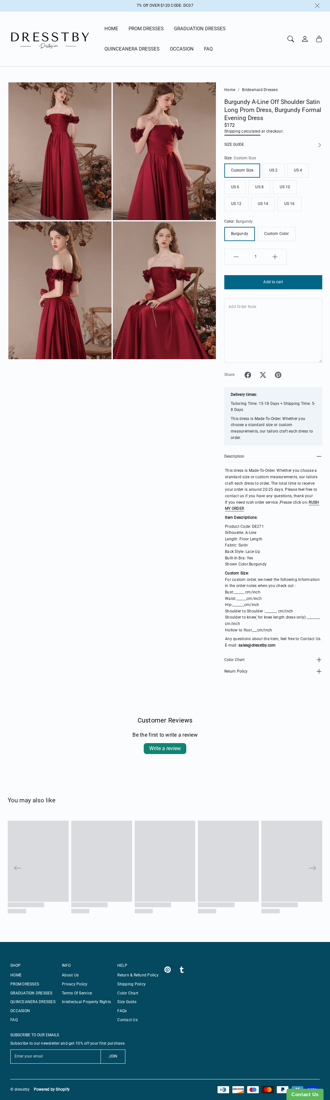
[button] (248, 375)
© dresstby (20, 1089)
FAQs (122, 1011)
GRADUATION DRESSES (200, 29)
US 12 (236, 203)
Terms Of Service (77, 993)
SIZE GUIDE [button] (234, 144)
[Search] (291, 39)
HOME (111, 29)
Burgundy (239, 233)
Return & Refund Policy (138, 975)
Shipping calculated (242, 131)
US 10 (285, 187)
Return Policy (236, 671)
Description (234, 456)
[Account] (305, 39)
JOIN (113, 1056)
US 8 (259, 187)
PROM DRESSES (146, 29)
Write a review (165, 748)
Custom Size (242, 170)
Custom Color (276, 233)
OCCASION (182, 49)
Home (229, 90)
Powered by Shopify (52, 1089)
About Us (70, 975)
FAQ (208, 49)
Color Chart (234, 659)
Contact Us (127, 1020)
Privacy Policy (75, 984)
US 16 (289, 203)
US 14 (263, 203)
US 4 (298, 170)
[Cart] (319, 39)
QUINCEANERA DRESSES (132, 49)
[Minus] (236, 257)
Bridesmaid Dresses (260, 90)
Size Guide (126, 1002)
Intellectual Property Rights (86, 1002)
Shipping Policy (131, 984)
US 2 (273, 170)
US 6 (235, 187)
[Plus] (274, 257)
